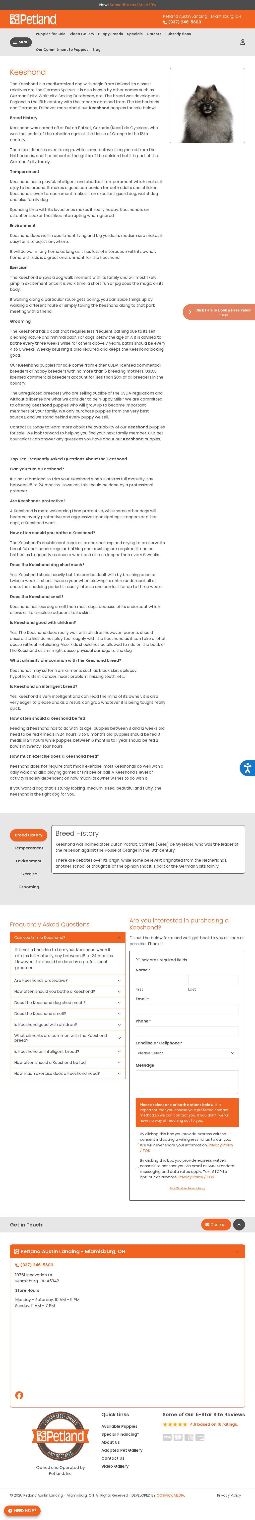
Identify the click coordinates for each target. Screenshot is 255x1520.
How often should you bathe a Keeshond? (54, 991)
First (139, 989)
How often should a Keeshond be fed (50, 1062)
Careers (154, 33)
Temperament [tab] (28, 848)
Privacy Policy (229, 1495)
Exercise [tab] (28, 874)
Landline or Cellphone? (159, 1043)
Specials (135, 33)
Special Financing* (120, 1434)
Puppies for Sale (50, 33)
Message (145, 1065)
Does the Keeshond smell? (40, 1013)
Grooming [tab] (28, 887)
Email (142, 999)
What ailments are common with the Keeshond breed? (60, 1038)
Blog (96, 49)
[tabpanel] (148, 849)
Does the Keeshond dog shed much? (50, 1003)
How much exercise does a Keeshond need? (57, 1073)
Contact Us (113, 1458)
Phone (143, 1021)
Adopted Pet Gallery (122, 1450)
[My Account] (242, 42)
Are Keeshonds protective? (41, 980)
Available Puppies (119, 1426)
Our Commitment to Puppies (62, 49)
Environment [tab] (29, 861)
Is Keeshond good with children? (45, 1024)
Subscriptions (178, 33)
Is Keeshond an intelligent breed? (46, 1051)
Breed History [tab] (29, 835)
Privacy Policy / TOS (196, 1177)
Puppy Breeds (110, 33)
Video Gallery (81, 33)
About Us (110, 1442)
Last (192, 989)
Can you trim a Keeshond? (39, 937)
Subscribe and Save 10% (133, 5)
